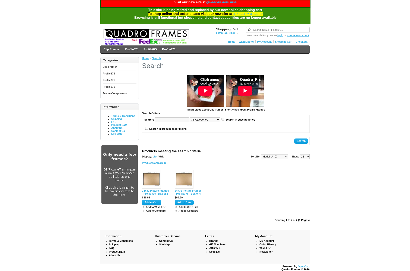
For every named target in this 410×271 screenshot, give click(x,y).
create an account (298, 35)
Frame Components (115, 93)
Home (231, 41)
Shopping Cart (283, 41)
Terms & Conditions (123, 116)
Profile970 (168, 49)
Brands (213, 240)
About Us (117, 128)
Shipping (116, 119)
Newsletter (266, 251)
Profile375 (131, 49)
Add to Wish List (155, 207)
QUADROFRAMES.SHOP (221, 2)
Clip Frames (112, 49)
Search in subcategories (240, 119)
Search (156, 58)
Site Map (116, 134)
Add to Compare (156, 210)
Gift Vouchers (217, 244)
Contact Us (118, 131)
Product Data (119, 125)
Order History (267, 244)
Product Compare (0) (154, 163)
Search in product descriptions (168, 128)
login (280, 35)
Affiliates (214, 248)
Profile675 (150, 49)
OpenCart (304, 266)
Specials (214, 251)
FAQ (113, 122)
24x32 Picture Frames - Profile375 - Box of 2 (155, 192)
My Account (264, 41)
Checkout (302, 41)
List (155, 156)
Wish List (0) (246, 41)
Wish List (265, 248)
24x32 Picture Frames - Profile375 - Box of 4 (188, 192)
